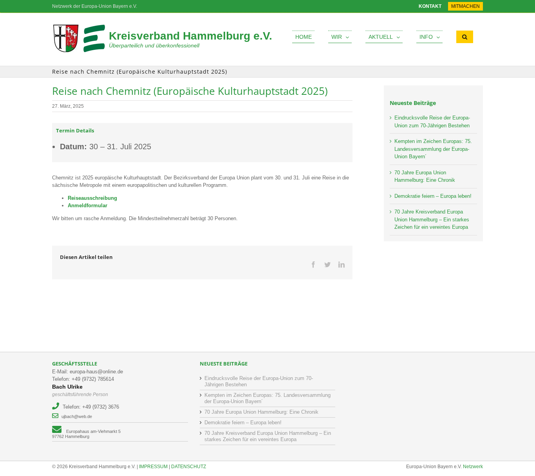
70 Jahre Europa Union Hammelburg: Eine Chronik (261, 412)
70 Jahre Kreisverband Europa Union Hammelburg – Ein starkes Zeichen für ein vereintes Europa (431, 219)
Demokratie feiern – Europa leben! (433, 196)
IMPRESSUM (153, 466)
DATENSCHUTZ (188, 466)
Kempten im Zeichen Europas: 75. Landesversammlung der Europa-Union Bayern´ (433, 148)
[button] (464, 37)
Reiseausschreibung (92, 198)
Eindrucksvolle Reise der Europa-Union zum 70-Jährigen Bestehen (258, 381)
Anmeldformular (87, 205)
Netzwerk (473, 466)
